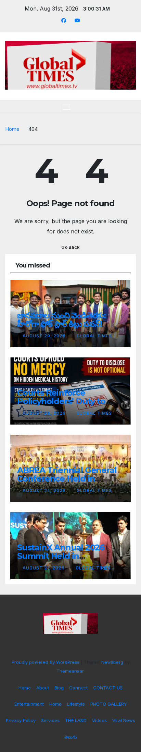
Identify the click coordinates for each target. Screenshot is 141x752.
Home (12, 129)
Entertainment (29, 704)
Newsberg (112, 662)
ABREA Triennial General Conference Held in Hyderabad (66, 478)
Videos (99, 720)
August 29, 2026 (45, 335)
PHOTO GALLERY (108, 704)
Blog (59, 687)
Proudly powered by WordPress (46, 662)
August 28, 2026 (45, 413)
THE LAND (76, 720)
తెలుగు (70, 737)
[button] (120, 106)
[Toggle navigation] (66, 107)
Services (50, 720)
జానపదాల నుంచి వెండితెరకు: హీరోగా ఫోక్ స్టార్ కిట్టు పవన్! (61, 319)
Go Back (70, 247)
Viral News (123, 720)
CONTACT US (108, 687)
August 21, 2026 (44, 567)
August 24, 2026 (45, 490)
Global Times (94, 335)
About (42, 687)
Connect (78, 687)
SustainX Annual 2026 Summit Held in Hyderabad (60, 555)
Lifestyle (76, 704)
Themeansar (70, 671)
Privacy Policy (21, 720)
